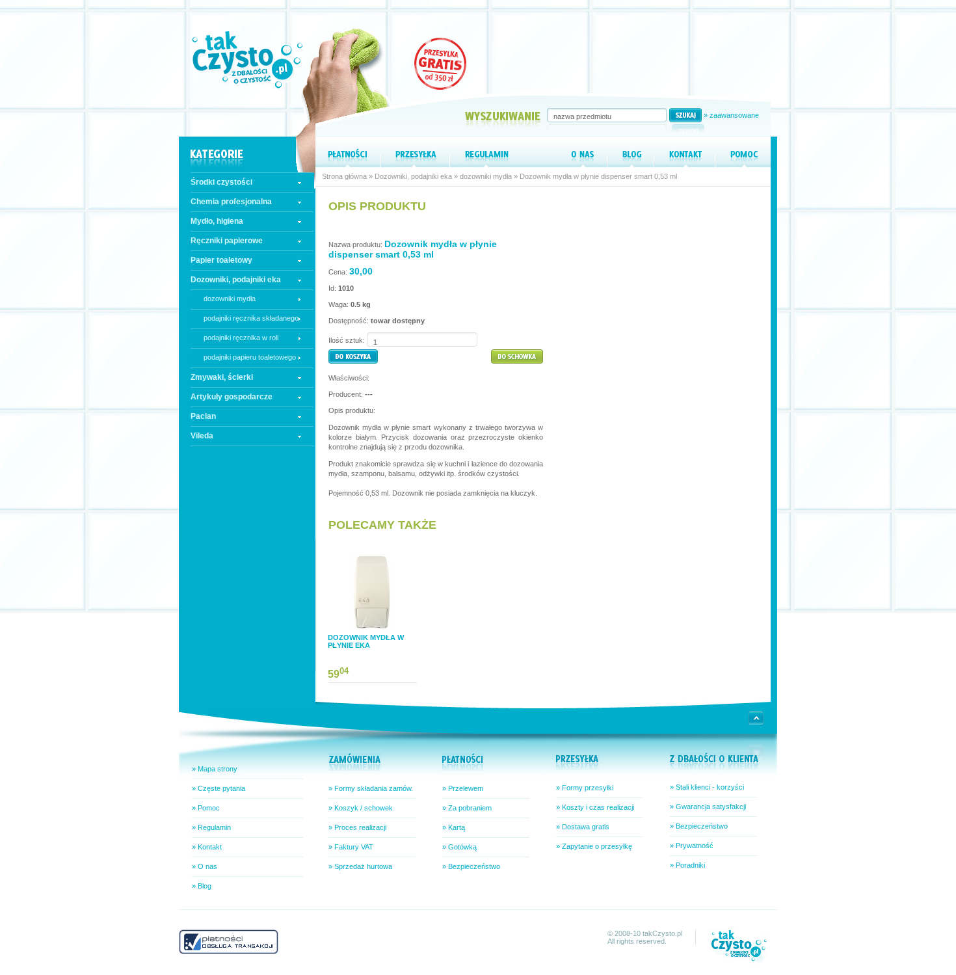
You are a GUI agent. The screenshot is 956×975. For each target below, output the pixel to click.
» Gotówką (459, 847)
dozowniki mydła (230, 298)
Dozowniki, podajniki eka (236, 279)
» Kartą (453, 827)
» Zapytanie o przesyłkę (594, 846)
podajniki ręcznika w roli (241, 337)
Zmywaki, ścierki (222, 377)
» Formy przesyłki (584, 788)
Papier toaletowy (221, 260)
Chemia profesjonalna (231, 201)
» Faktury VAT (350, 847)
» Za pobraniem (467, 808)
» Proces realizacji (357, 827)
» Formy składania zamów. (370, 788)
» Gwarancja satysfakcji (708, 806)
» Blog (201, 886)
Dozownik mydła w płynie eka (366, 641)
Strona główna (344, 176)
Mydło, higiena (217, 221)
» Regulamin (211, 827)
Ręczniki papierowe (227, 240)
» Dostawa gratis (582, 827)
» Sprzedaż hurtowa (360, 866)
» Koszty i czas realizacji (595, 807)
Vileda (202, 435)
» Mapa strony (214, 769)
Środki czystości (221, 182)
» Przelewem (462, 788)
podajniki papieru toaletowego (250, 357)
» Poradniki (687, 865)
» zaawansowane (731, 115)
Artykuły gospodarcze (231, 396)
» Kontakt (207, 847)
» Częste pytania (218, 788)
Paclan (203, 416)
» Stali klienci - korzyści (707, 787)
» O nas (204, 866)
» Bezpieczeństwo (471, 866)
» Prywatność (691, 845)
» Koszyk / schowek (360, 808)
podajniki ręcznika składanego (251, 318)
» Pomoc (206, 808)
